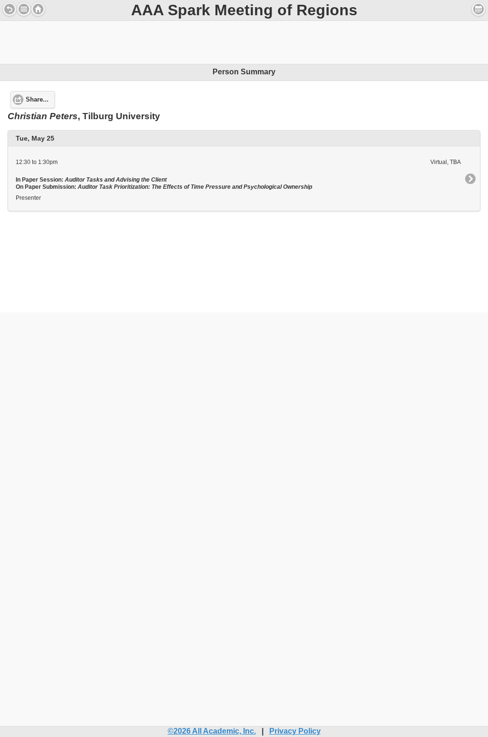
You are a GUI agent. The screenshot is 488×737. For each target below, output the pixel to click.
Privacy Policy (295, 731)
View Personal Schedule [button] (478, 9)
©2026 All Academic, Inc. (212, 731)
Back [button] (9, 9)
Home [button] (38, 9)
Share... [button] (37, 99)
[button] (24, 9)
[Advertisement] (244, 42)
